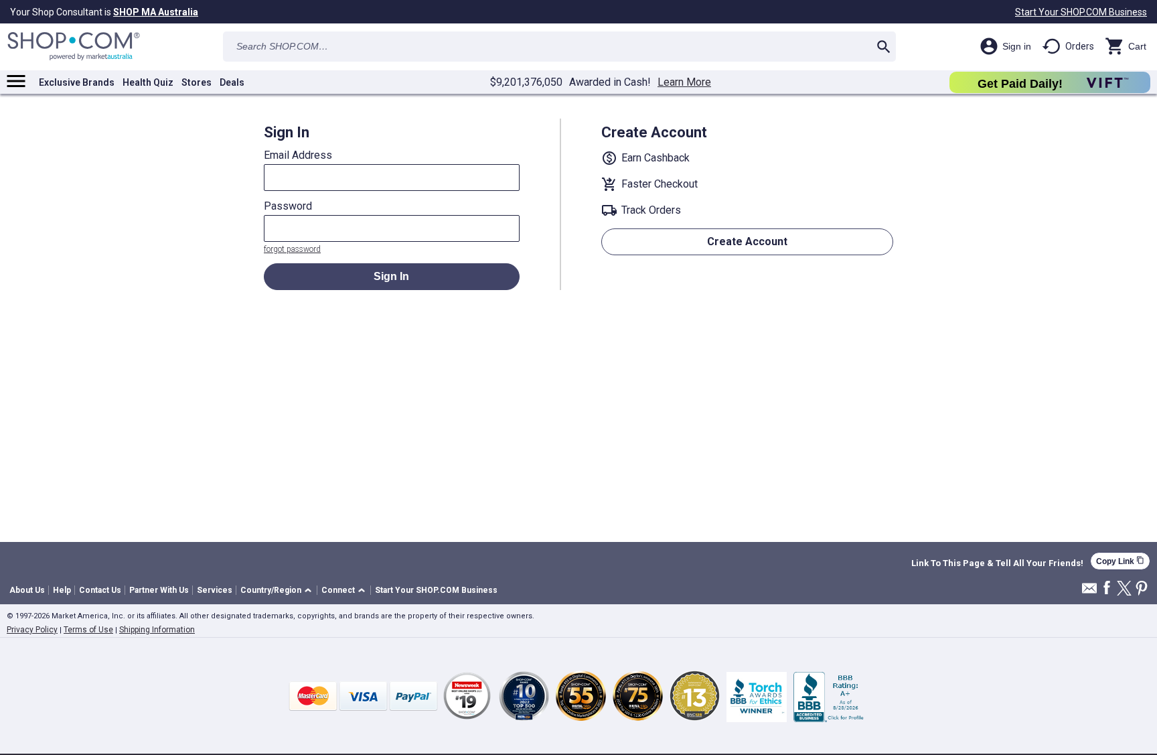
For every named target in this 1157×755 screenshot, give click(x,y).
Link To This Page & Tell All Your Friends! (997, 563)
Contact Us (100, 590)
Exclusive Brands (76, 82)
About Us (27, 590)
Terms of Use (88, 629)
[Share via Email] (1089, 592)
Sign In (391, 276)
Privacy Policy (32, 629)
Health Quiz (148, 82)
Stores (196, 82)
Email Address (298, 155)
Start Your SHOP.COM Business (1081, 12)
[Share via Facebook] (1106, 588)
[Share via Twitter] (1124, 589)
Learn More (684, 82)
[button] (278, 590)
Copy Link (1120, 561)
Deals (232, 82)
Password (288, 206)
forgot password (292, 249)
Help (62, 590)
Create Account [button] (747, 241)
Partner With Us (159, 590)
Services (214, 590)
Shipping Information (157, 629)
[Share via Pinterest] (1141, 589)
